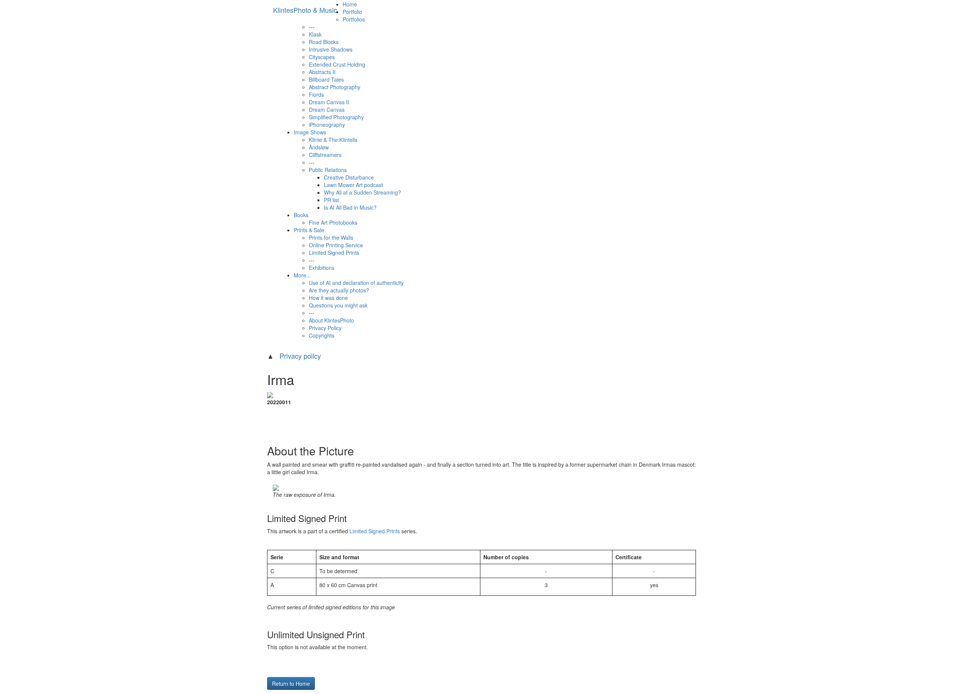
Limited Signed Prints (374, 531)
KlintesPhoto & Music (305, 10)
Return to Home (291, 683)
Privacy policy (300, 356)
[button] (311, 26)
